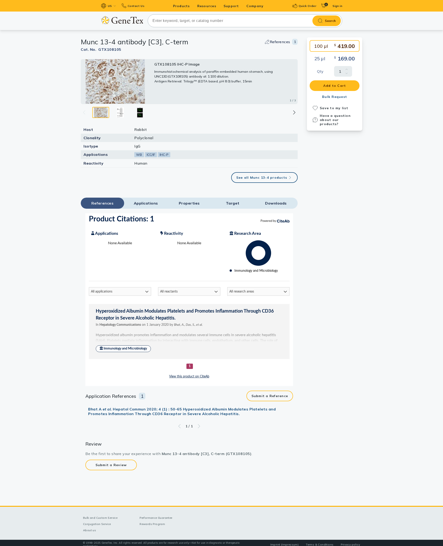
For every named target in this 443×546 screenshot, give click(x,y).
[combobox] (245, 20)
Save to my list (334, 108)
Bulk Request (334, 97)
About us (89, 530)
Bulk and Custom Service (100, 517)
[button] (294, 112)
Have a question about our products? (335, 120)
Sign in (337, 6)
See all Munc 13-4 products (261, 177)
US (110, 6)
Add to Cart (334, 86)
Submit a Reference (269, 396)
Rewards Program (152, 524)
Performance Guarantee (156, 517)
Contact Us (136, 6)
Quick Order (307, 6)
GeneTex (122, 19)
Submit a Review (111, 465)
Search (330, 21)
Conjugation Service (97, 524)
